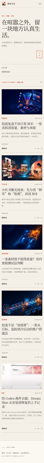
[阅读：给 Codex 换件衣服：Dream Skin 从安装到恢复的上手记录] (22, 376)
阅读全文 (20, 148)
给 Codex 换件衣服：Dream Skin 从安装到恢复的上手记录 (21, 402)
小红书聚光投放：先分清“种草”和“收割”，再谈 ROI (22, 191)
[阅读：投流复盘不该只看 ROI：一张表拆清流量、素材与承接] (22, 102)
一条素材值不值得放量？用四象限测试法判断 (22, 261)
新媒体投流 (6, 72)
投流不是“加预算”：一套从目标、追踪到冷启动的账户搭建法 (22, 329)
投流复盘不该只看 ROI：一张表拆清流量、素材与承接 (22, 125)
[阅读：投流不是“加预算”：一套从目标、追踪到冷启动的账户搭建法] (22, 303)
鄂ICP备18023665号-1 (18, 456)
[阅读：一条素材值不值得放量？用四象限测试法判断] (22, 237)
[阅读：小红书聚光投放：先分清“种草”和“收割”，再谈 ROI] (22, 168)
